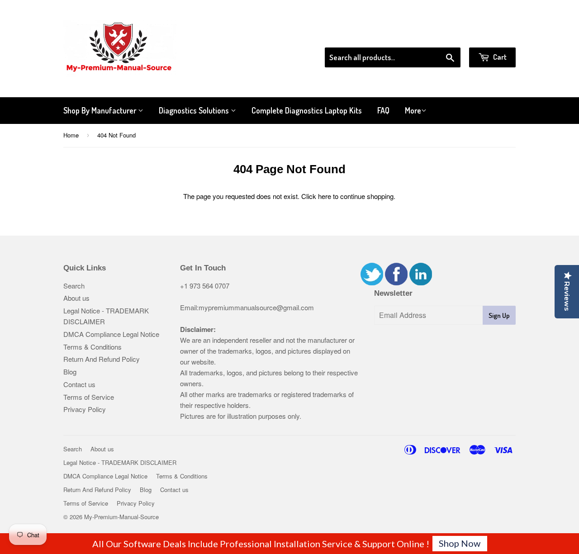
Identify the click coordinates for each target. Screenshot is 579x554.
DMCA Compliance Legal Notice (111, 334)
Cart (499, 57)
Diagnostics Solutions (195, 110)
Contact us (79, 384)
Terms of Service (88, 397)
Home (71, 135)
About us (76, 298)
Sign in (441, 36)
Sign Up (499, 315)
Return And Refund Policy (101, 359)
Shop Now (459, 543)
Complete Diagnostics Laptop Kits (307, 110)
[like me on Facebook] (396, 282)
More (413, 110)
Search (74, 285)
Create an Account (490, 36)
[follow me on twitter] (372, 282)
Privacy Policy (84, 409)
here (324, 196)
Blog (69, 371)
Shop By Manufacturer (100, 110)
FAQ (383, 110)
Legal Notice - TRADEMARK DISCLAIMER (119, 462)
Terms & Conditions (92, 346)
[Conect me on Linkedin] (420, 282)
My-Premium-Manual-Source (121, 516)
